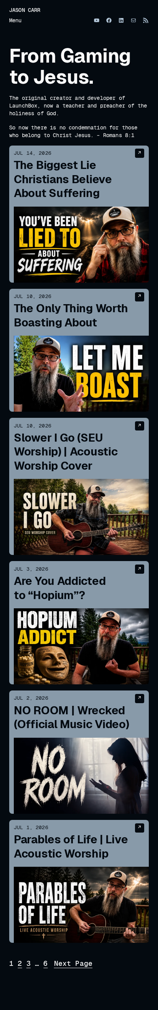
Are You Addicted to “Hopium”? (59, 588)
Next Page (73, 963)
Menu (15, 20)
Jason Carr (25, 10)
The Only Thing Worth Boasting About (71, 315)
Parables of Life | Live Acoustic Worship (71, 847)
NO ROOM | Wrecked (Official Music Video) (71, 718)
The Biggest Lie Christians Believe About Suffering (63, 179)
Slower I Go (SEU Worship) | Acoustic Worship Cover (65, 452)
